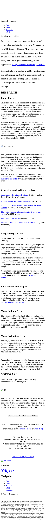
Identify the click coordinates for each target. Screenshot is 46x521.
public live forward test (10, 179)
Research (9, 27)
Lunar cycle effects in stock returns (14, 195)
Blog (8, 32)
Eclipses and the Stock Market (12, 302)
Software (9, 30)
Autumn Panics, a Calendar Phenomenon (17, 201)
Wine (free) (38, 429)
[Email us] (12, 472)
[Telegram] (6, 472)
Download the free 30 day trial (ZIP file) (23, 416)
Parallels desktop (24, 429)
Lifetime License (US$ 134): (23, 457)
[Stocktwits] (9, 472)
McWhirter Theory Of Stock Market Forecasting (20, 222)
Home (8, 25)
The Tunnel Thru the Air (10, 218)
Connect (9, 490)
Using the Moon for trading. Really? (28, 64)
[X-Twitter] (2, 472)
